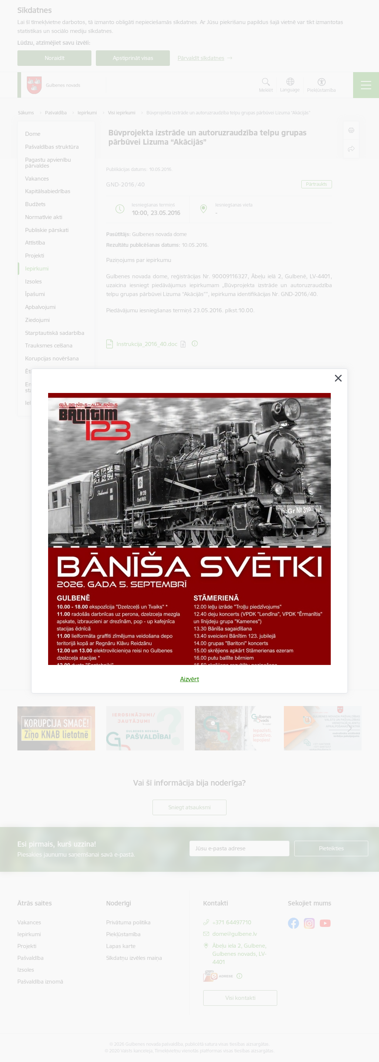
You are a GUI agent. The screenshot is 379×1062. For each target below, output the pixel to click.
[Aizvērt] (338, 378)
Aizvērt (189, 679)
